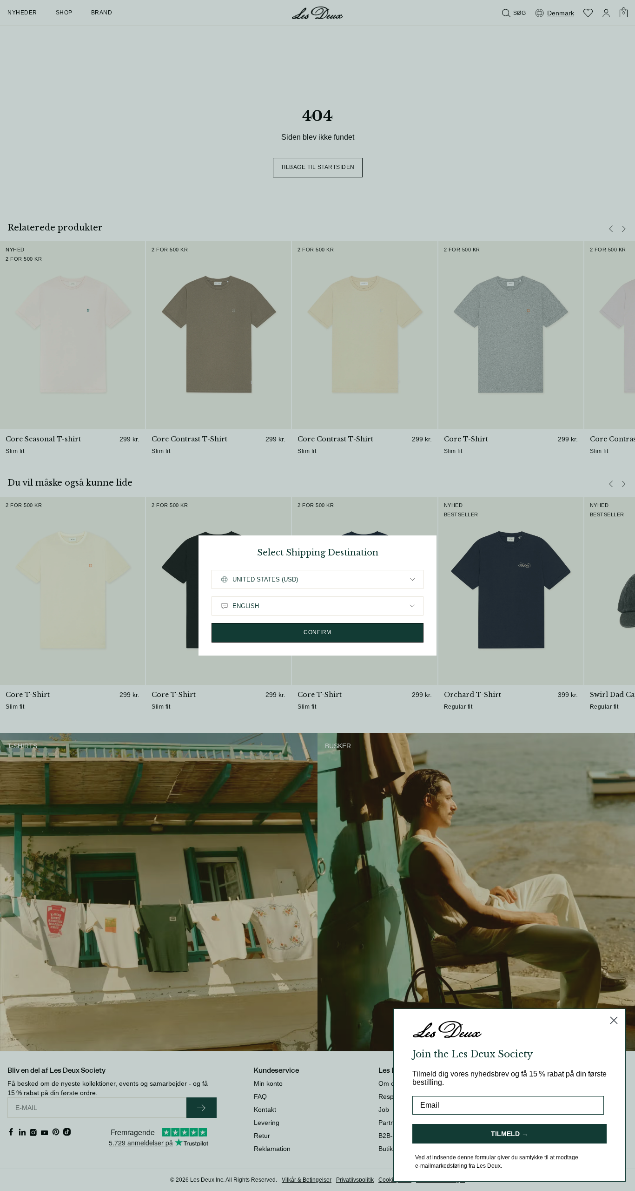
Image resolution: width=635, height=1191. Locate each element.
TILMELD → (509, 1133)
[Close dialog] (614, 1020)
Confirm (317, 632)
